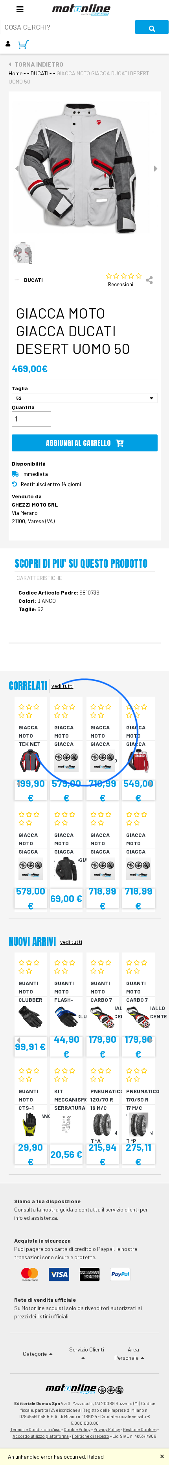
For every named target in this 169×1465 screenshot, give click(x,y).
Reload (95, 1456)
